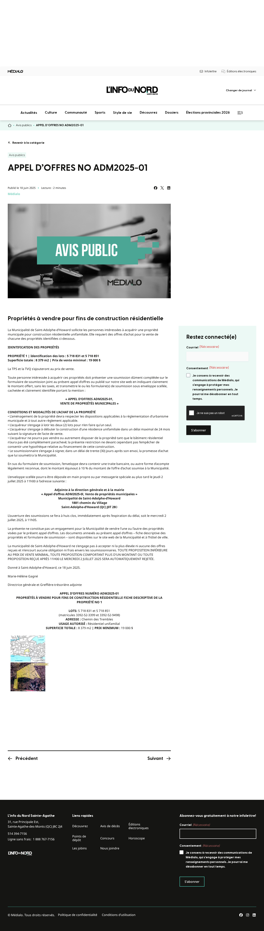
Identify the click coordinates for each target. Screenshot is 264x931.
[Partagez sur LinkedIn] (169, 188)
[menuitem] (241, 90)
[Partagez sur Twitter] (162, 188)
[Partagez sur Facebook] (155, 188)
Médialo (14, 194)
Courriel (202, 347)
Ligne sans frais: (31, 839)
